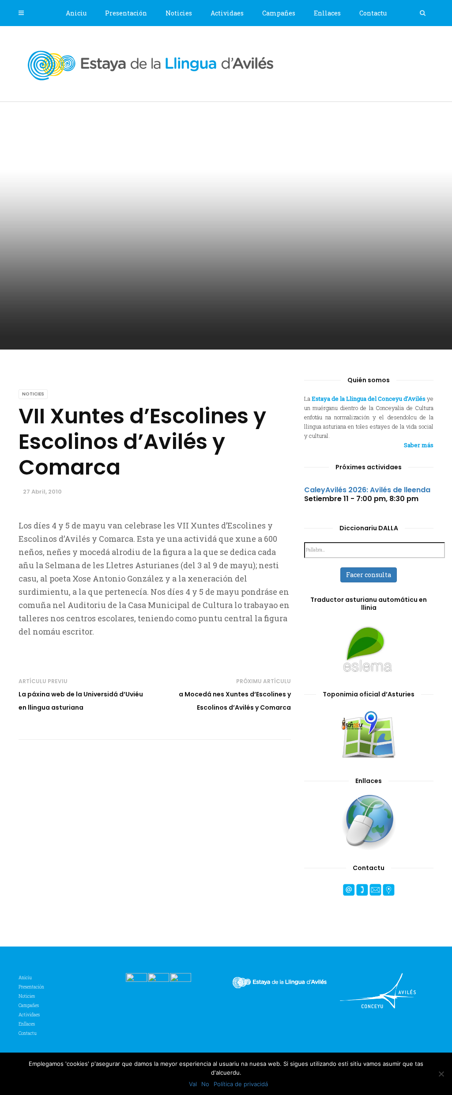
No (205, 1083)
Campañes (278, 13)
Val (193, 1083)
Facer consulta (368, 574)
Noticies (179, 13)
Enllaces (327, 13)
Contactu (373, 13)
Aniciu (76, 13)
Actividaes (227, 13)
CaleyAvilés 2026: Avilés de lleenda (367, 490)
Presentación (126, 13)
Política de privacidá (241, 1083)
